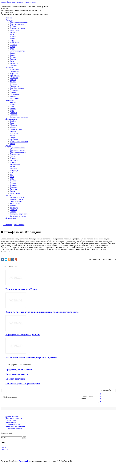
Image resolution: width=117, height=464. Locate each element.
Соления (13, 210)
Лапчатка (13, 135)
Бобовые (13, 26)
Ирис (12, 179)
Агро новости (19, 225)
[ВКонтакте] (2, 259)
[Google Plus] (16, 259)
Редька (12, 55)
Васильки (14, 160)
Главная (8, 18)
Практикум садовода (13, 418)
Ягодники (9, 67)
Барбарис (13, 121)
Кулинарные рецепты (13, 428)
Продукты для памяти (16, 374)
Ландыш (13, 189)
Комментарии (10, 218)
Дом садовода (10, 422)
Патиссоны (14, 30)
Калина (13, 80)
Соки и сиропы (16, 201)
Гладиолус (14, 170)
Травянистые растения (19, 142)
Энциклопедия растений (15, 426)
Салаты (13, 212)
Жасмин (13, 127)
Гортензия (14, 133)
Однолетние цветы (17, 148)
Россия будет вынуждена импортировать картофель (31, 357)
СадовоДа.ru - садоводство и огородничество (18, 2)
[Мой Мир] (12, 259)
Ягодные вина (15, 203)
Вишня (13, 109)
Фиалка (13, 183)
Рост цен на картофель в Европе (21, 289)
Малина (13, 82)
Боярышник (14, 69)
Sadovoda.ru (7, 225)
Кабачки (13, 32)
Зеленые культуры (17, 24)
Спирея (13, 137)
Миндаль (13, 125)
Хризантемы (15, 154)
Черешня (13, 113)
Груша (12, 104)
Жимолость (14, 86)
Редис (12, 53)
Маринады (14, 208)
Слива (12, 107)
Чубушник (14, 140)
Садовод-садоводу (12, 424)
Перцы (12, 47)
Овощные (9, 20)
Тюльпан (13, 181)
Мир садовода (10, 420)
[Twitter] (6, 259)
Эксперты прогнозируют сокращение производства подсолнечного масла (41, 312)
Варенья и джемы (17, 197)
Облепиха (14, 78)
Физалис (13, 45)
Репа (12, 34)
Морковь (13, 65)
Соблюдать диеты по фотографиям (22, 383)
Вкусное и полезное (18, 216)
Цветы (8, 146)
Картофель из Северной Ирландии (22, 334)
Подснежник (15, 193)
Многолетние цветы (18, 152)
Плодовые (9, 100)
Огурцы (13, 40)
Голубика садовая (17, 88)
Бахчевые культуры (17, 28)
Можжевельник (16, 129)
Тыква (12, 38)
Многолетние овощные (19, 22)
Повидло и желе (16, 199)
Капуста (13, 61)
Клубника (14, 74)
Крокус (13, 191)
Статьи (3, 447)
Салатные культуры (17, 51)
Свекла (13, 59)
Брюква (13, 57)
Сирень (13, 123)
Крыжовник (15, 76)
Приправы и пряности (19, 214)
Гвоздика (13, 168)
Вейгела (13, 131)
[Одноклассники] (9, 259)
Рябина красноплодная (19, 117)
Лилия (12, 166)
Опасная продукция (15, 379)
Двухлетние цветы (17, 150)
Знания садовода (12, 416)
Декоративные (11, 119)
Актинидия (14, 94)
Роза (11, 173)
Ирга (12, 111)
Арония (13, 92)
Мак (11, 175)
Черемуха (13, 115)
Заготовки (9, 195)
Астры (12, 156)
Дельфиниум (15, 164)
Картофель (14, 63)
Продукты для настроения (18, 369)
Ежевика (13, 84)
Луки (12, 49)
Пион (12, 177)
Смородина (14, 71)
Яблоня (13, 102)
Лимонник (14, 96)
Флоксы (13, 162)
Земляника (14, 90)
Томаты (13, 36)
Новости (4, 449)
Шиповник (14, 98)
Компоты (13, 206)
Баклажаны (14, 43)
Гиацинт (13, 185)
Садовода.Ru (24, 461)
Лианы (12, 144)
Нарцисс (13, 187)
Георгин (13, 158)
